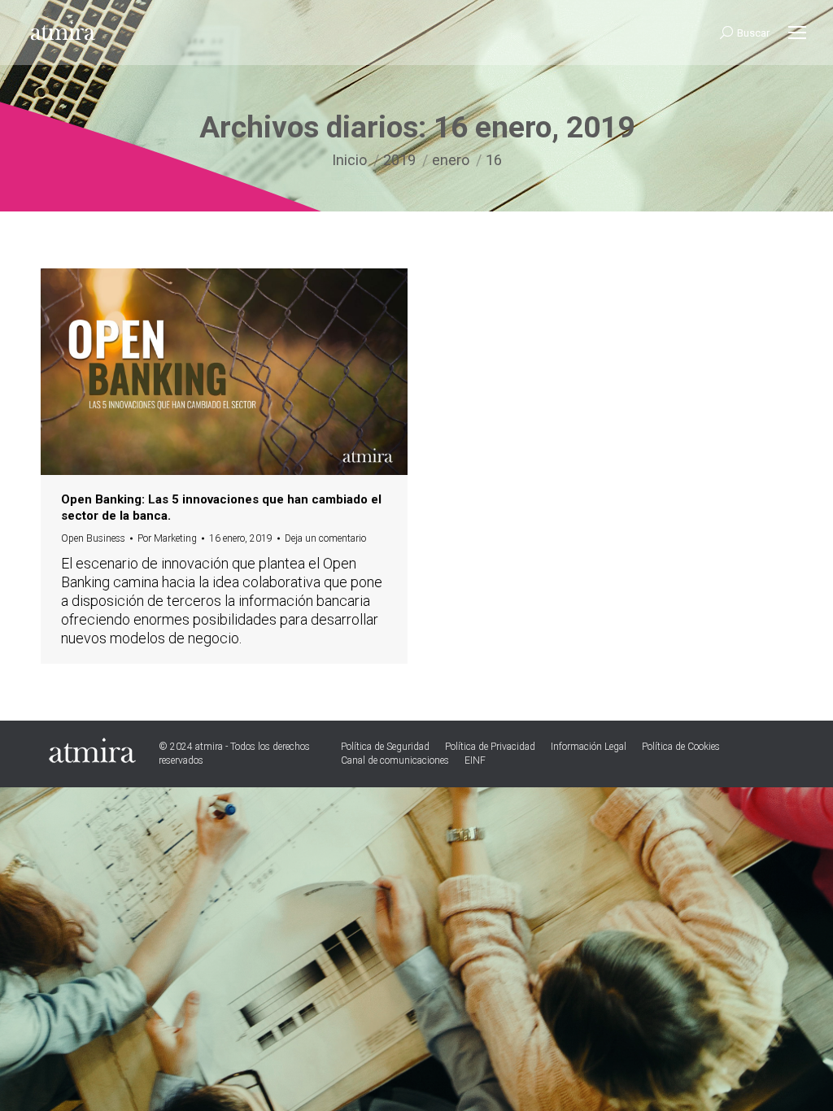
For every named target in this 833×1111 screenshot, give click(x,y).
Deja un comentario (325, 538)
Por (167, 538)
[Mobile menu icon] (797, 32)
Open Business (93, 538)
